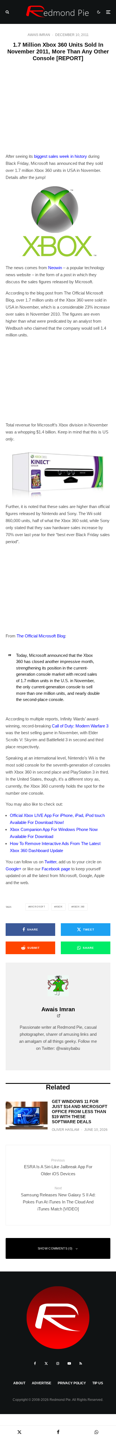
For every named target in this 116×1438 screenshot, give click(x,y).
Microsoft (37, 907)
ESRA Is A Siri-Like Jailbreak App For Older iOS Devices (58, 1167)
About (19, 1383)
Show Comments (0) (55, 1248)
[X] (46, 1363)
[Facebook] (35, 1363)
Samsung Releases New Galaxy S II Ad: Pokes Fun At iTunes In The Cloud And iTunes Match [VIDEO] (58, 1198)
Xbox (59, 907)
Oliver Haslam (65, 1130)
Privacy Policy (72, 1383)
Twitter (50, 861)
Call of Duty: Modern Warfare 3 (80, 726)
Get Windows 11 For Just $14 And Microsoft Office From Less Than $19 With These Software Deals (79, 1111)
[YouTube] (69, 1363)
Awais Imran (39, 35)
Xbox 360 (78, 907)
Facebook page (56, 868)
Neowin (55, 267)
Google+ (13, 868)
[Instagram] (57, 1363)
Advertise (41, 1383)
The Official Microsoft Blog (41, 635)
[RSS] (80, 1363)
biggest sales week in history (60, 156)
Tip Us (97, 1383)
